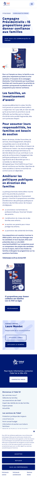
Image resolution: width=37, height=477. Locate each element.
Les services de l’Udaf (11, 413)
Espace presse (7, 406)
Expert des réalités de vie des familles (15, 403)
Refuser (18, 460)
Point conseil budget (9, 421)
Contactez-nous (18, 379)
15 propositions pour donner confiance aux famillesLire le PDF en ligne (17, 298)
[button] (34, 431)
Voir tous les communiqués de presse (18, 39)
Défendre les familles (9, 398)
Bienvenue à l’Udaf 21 (11, 392)
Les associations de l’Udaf (11, 400)
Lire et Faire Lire (8, 419)
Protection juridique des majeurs (14, 416)
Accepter (18, 454)
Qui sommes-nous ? (9, 395)
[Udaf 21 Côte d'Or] (6, 4)
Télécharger (12, 308)
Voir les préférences (18, 467)
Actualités (6, 408)
